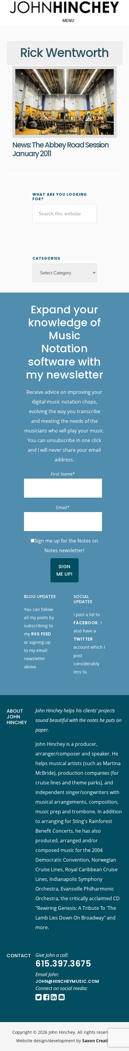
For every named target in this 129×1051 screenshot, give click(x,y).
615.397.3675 (63, 964)
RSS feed (41, 634)
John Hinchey (64, 7)
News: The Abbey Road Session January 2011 (60, 149)
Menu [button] (68, 20)
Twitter (83, 639)
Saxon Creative (97, 1040)
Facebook (86, 623)
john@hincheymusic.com (67, 981)
